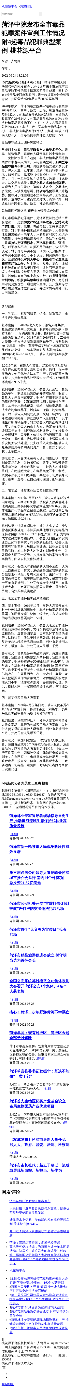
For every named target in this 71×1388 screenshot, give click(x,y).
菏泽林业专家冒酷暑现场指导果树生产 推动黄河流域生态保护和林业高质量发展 (39, 821)
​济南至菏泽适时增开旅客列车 (29, 1201)
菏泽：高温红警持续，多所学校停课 (34, 1242)
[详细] (13, 834)
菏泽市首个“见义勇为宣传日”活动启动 (37, 1307)
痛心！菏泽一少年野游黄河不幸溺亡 (39, 1012)
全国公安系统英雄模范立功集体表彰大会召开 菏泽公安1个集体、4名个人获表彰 (39, 986)
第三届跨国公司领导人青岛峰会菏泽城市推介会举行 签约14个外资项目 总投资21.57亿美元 (39, 877)
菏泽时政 (26, 6)
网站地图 (8, 1384)
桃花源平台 (9, 6)
